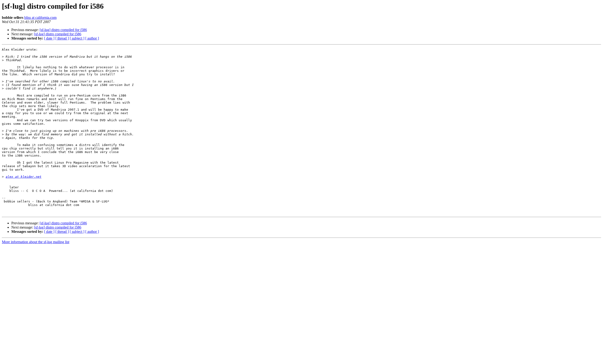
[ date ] (49, 38)
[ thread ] (62, 38)
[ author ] (92, 38)
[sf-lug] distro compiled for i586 (63, 30)
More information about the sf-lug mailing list (35, 242)
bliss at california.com (40, 18)
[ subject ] (77, 38)
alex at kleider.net (23, 176)
